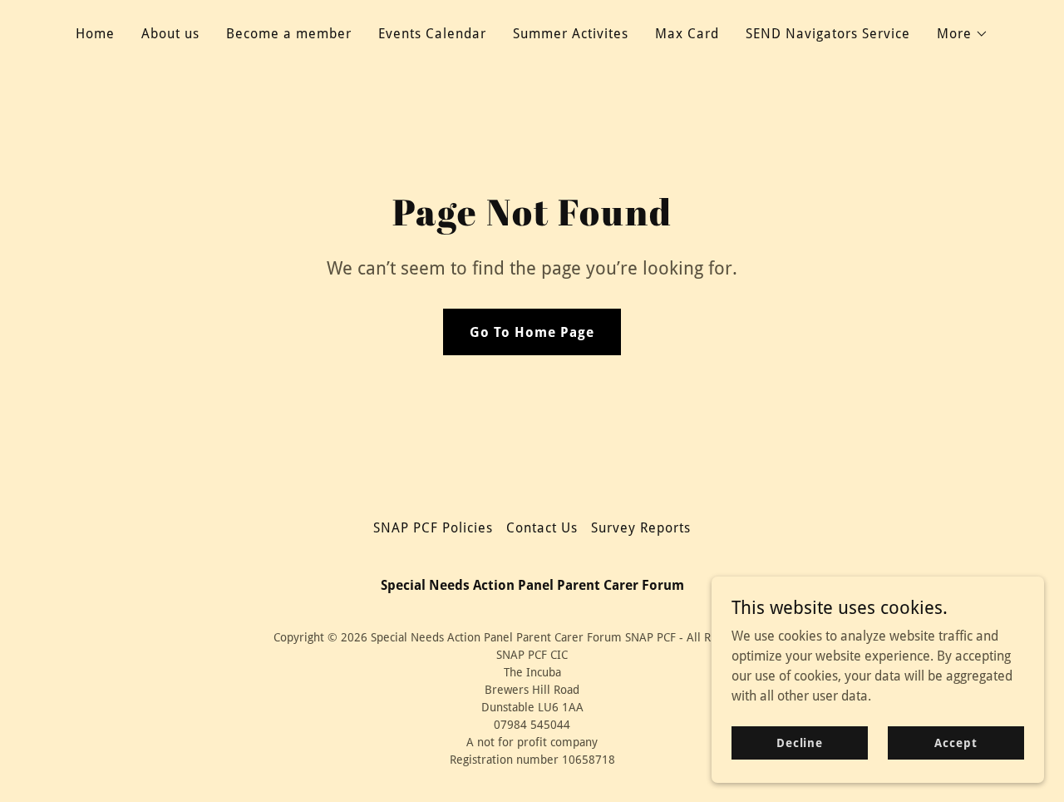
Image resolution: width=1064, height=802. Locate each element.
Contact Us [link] (542, 528)
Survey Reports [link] (641, 528)
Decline (799, 742)
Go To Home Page (532, 332)
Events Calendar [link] (432, 34)
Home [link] (95, 34)
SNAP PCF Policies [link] (433, 528)
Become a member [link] (289, 34)
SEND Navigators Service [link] (828, 34)
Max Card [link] (687, 34)
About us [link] (170, 34)
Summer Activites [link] (570, 34)
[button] (962, 34)
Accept (955, 742)
